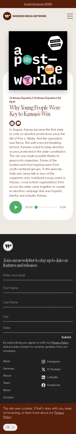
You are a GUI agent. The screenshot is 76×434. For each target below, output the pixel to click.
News (7, 390)
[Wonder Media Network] (24, 16)
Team (6, 383)
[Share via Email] (12, 123)
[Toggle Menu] (70, 16)
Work (6, 361)
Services (8, 368)
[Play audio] (15, 207)
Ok (7, 427)
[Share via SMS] (18, 123)
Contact (8, 397)
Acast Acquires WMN (38, 4)
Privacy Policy (59, 342)
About (7, 375)
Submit (66, 337)
